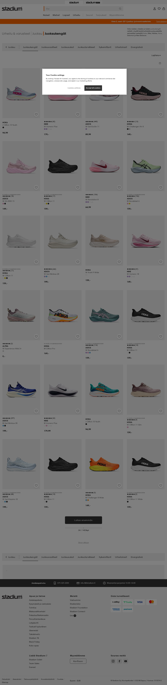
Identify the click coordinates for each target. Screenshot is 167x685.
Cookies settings (74, 88)
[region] (84, 82)
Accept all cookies (93, 88)
